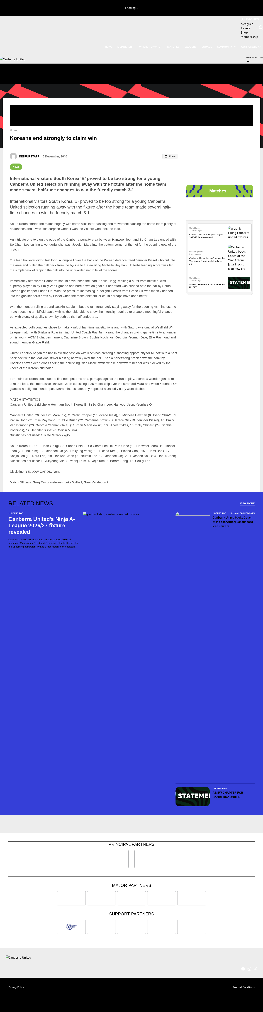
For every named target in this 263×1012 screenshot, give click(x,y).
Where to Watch (150, 46)
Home (13, 130)
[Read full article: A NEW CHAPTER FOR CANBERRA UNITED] (239, 283)
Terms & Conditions (244, 987)
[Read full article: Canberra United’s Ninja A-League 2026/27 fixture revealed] (239, 232)
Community (225, 46)
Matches (173, 46)
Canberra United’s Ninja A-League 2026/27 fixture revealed (41, 525)
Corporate (249, 46)
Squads (206, 46)
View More (247, 503)
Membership (125, 46)
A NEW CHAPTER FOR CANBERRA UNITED (228, 794)
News (108, 46)
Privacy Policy (16, 987)
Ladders (190, 46)
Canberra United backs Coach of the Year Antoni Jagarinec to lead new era (207, 261)
